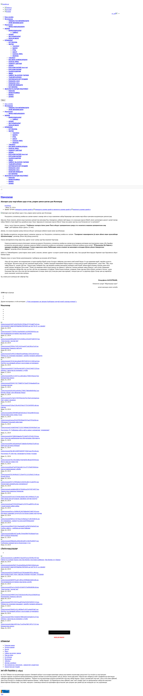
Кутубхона (8, 657)
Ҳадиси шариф (9, 647)
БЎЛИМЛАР (9, 127)
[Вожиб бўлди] (20, 474)
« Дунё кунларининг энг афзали (36, 301)
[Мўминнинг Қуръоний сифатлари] (19, 420)
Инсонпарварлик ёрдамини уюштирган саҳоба (16, 333)
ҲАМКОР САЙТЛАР (15, 150)
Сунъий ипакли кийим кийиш (10, 506)
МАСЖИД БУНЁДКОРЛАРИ (18, 146)
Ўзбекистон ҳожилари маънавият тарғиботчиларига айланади (21, 356)
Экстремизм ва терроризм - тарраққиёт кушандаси (22, 665)
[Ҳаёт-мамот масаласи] (20, 398)
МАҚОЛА (12, 178)
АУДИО (11, 121)
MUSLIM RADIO (14, 125)
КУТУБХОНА (13, 129)
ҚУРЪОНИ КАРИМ (15, 156)
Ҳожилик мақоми (6, 385)
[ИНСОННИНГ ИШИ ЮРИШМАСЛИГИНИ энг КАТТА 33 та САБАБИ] (20, 324)
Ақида (7, 649)
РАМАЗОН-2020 (14, 168)
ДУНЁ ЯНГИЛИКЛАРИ (16, 110)
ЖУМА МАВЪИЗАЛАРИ (17, 113)
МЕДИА (7, 115)
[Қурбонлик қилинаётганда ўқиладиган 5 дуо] (20, 541)
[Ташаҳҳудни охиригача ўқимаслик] (20, 489)
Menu (3, 100)
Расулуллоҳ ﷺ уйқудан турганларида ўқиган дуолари (19, 453)
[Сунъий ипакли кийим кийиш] (20, 504)
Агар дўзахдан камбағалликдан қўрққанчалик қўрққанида (20, 438)
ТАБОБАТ (12, 144)
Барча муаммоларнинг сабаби (11, 469)
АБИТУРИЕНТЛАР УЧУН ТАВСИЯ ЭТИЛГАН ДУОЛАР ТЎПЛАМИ (22, 574)
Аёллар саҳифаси (10, 663)
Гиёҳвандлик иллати (7, 378)
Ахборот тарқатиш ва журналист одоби (14, 370)
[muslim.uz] (5, 4)
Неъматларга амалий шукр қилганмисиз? (14, 484)
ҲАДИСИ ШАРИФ (15, 158)
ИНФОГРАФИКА (14, 179)
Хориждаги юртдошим (12, 667)
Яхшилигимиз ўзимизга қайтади (11, 348)
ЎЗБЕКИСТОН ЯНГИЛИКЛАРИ (19, 108)
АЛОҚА (11, 152)
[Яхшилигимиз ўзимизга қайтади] (19, 346)
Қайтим (3, 407)
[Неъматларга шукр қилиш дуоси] (20, 413)
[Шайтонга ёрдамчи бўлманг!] (20, 444)
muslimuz (8, 205)
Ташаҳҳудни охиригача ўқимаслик (12, 491)
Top (2, 694)
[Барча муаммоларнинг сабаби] (19, 467)
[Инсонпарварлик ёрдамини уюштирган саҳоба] (19, 331)
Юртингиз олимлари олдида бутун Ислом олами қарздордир (21, 513)
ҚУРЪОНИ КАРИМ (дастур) (18, 154)
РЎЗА (14, 137)
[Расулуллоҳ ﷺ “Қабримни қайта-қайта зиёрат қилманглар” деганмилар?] (20, 427)
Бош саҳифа (9, 104)
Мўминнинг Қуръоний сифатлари (11, 422)
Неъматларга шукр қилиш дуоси (11, 415)
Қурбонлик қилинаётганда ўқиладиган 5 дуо (16, 543)
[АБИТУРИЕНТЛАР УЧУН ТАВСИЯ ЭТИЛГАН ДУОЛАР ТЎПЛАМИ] (19, 572)
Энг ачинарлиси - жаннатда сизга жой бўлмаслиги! (17, 521)
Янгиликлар (9, 106)
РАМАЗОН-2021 (14, 170)
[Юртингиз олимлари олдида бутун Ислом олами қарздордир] (20, 511)
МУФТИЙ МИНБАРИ (16, 172)
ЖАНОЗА (15, 143)
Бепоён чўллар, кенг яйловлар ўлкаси (13, 392)
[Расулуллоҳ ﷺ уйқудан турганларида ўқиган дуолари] (20, 451)
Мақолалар (9, 111)
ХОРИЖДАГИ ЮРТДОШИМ (18, 166)
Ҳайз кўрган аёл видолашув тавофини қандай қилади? (19, 499)
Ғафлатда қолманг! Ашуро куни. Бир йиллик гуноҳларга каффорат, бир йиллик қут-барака (30, 560)
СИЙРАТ (15, 119)
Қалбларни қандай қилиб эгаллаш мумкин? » (62, 301)
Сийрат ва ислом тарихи (13, 653)
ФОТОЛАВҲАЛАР (15, 123)
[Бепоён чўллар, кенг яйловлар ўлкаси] (20, 391)
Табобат (7, 661)
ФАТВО (11, 131)
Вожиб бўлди (5, 476)
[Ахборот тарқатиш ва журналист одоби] (20, 368)
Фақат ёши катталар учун (9, 462)
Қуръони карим (10, 645)
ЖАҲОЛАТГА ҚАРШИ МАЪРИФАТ (16, 176)
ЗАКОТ (14, 139)
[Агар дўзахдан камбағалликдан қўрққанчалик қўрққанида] (20, 436)
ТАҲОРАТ (15, 133)
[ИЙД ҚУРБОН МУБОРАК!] (19, 533)
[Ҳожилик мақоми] (20, 383)
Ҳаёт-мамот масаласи (8, 400)
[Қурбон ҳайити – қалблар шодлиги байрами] (20, 526)
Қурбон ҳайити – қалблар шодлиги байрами (15, 528)
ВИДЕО (11, 181)
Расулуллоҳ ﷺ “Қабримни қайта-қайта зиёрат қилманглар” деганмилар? (25, 430)
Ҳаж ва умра (9, 655)
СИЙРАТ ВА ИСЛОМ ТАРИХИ (19, 162)
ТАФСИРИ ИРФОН (15, 164)
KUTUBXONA (13, 174)
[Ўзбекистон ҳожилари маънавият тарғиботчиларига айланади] (20, 354)
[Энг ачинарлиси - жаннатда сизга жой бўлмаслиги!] (20, 519)
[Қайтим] (20, 405)
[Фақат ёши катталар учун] (20, 460)
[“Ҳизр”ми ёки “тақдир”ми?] (20, 339)
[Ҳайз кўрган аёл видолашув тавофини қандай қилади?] (20, 497)
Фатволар (8, 659)
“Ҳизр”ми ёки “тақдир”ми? (9, 341)
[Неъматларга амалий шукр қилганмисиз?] (20, 482)
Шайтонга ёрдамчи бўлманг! (10, 445)
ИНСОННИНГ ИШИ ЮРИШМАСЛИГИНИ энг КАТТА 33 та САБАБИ (23, 326)
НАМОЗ (15, 135)
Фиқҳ (6, 651)
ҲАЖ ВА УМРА (17, 141)
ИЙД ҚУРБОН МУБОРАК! (9, 535)
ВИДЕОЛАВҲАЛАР (15, 117)
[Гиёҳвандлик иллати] (20, 376)
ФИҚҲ (11, 160)
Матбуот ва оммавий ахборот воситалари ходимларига (20, 363)
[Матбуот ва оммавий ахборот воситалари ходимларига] (20, 361)
